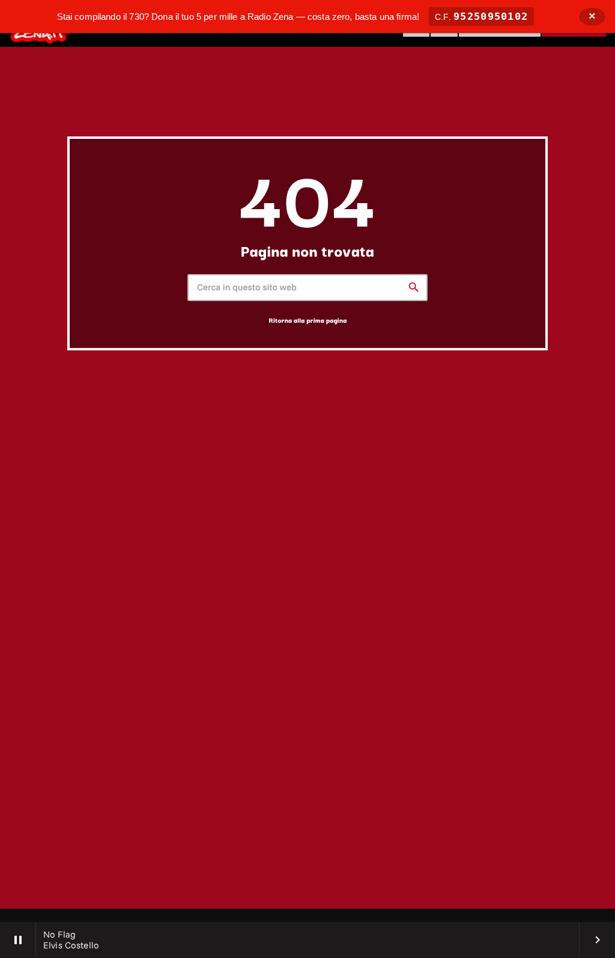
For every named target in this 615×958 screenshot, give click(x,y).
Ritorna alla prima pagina (308, 320)
